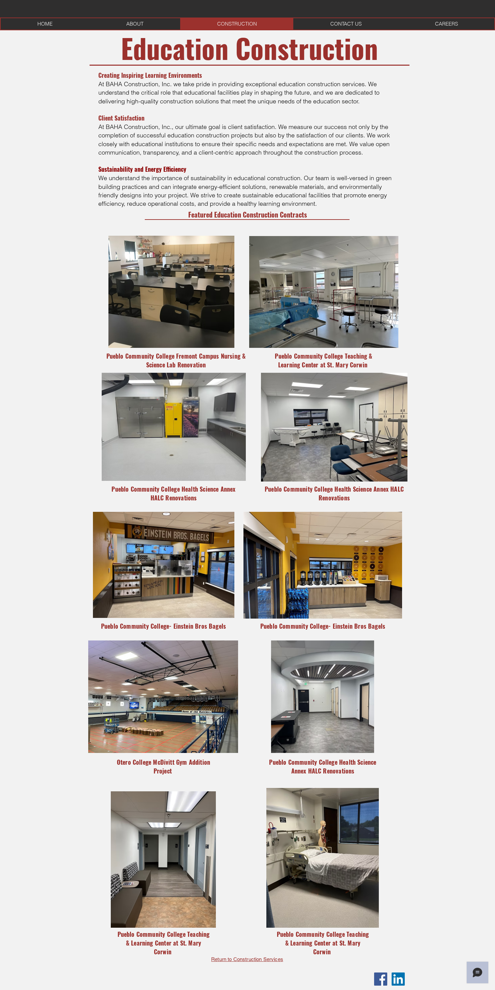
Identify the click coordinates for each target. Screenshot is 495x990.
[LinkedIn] (398, 979)
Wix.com (220, 980)
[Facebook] (380, 979)
